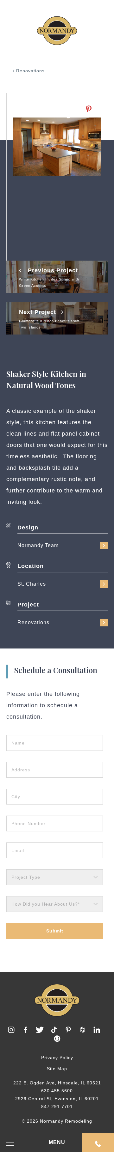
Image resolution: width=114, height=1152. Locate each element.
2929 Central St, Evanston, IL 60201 (57, 1098)
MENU (57, 1142)
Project (28, 604)
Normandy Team (38, 545)
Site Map (57, 1068)
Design (27, 527)
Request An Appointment (98, 1142)
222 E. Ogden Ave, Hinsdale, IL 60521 (57, 1082)
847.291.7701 (57, 1106)
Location (30, 566)
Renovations (30, 70)
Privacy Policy (57, 1057)
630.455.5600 (57, 1090)
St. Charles (31, 584)
